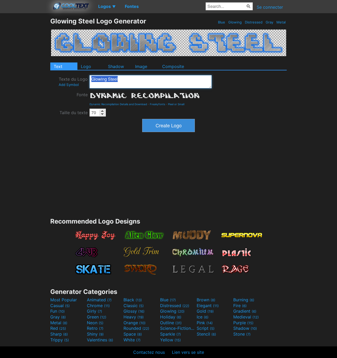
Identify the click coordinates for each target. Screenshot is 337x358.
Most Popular (63, 299)
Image (141, 66)
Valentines (100, 339)
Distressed (254, 22)
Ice (203, 317)
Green (96, 317)
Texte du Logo (73, 81)
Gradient (244, 311)
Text (58, 66)
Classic (133, 305)
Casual (60, 305)
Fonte (82, 94)
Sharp (59, 334)
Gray (269, 22)
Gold (205, 311)
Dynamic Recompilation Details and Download (118, 104)
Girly (94, 311)
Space (132, 334)
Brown (206, 299)
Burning (243, 299)
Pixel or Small (176, 104)
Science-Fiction (177, 328)
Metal (281, 22)
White (132, 339)
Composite (173, 66)
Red (58, 328)
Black (132, 299)
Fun (57, 311)
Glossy (134, 311)
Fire (240, 305)
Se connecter (270, 7)
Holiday (170, 317)
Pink (205, 322)
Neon (95, 322)
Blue (221, 22)
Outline (171, 322)
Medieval (246, 317)
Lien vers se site (188, 352)
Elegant (208, 305)
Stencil (206, 334)
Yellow (170, 339)
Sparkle (170, 334)
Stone (242, 334)
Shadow (116, 66)
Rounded (136, 328)
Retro (95, 328)
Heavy (133, 317)
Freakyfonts (157, 104)
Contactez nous (149, 352)
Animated (99, 299)
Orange (134, 322)
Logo (86, 66)
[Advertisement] (25, 96)
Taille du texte (74, 112)
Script (206, 328)
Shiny (95, 334)
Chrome (98, 305)
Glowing (235, 22)
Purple (243, 322)
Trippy (59, 339)
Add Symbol (69, 85)
